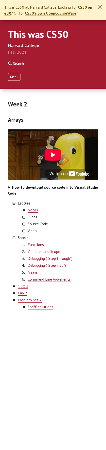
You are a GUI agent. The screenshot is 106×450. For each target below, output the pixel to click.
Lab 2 (22, 292)
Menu (14, 77)
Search (18, 63)
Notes (33, 209)
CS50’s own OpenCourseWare (50, 13)
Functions (36, 244)
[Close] (100, 7)
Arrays (15, 119)
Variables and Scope (44, 251)
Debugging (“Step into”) (47, 265)
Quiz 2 (23, 286)
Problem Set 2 (30, 299)
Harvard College (23, 45)
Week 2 (17, 104)
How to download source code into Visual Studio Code (53, 190)
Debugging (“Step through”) (50, 258)
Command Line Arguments (49, 279)
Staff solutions (40, 306)
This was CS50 (38, 34)
